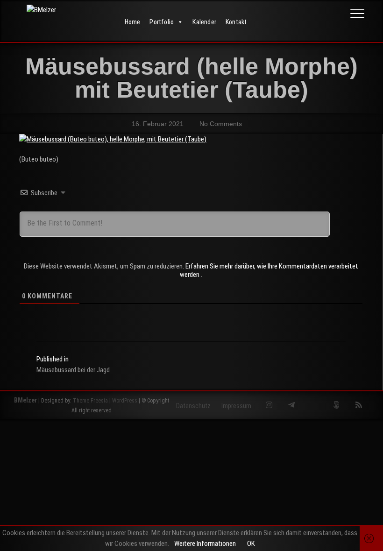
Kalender (204, 22)
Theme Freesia (90, 400)
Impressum (236, 406)
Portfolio (161, 22)
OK (251, 543)
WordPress (124, 400)
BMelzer (25, 400)
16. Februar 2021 (157, 123)
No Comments (220, 123)
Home (133, 22)
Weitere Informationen (205, 543)
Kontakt (236, 22)
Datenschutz (193, 406)
